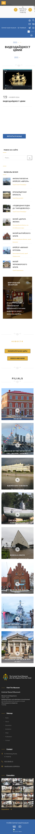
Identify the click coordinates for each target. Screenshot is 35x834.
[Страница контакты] (29, 24)
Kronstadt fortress (17, 486)
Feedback (23, 28)
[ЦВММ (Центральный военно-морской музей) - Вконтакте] (14, 826)
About (7, 721)
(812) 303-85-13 (8, 761)
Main (16, 57)
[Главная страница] (29, 20)
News (7, 718)
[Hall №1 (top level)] (17, 781)
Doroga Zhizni (17, 555)
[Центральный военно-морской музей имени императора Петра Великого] (33, 28)
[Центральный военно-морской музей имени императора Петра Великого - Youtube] (20, 826)
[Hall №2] (28, 781)
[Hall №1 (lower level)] (6, 781)
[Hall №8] (28, 796)
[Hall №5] (28, 789)
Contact (7, 740)
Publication (8, 736)
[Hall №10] (17, 804)
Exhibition (8, 729)
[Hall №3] (6, 789)
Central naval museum (8, 28)
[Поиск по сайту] (33, 20)
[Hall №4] (17, 789)
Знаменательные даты (17, 351)
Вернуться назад (14, 136)
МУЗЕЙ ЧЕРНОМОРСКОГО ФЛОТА (20, 264)
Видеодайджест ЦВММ (17, 48)
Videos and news (17, 358)
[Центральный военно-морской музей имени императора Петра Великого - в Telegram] (29, 28)
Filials (6, 733)
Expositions (5, 809)
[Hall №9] (6, 804)
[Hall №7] (17, 796)
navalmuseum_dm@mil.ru (12, 766)
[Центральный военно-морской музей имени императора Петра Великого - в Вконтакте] (33, 24)
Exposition (8, 725)
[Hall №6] (6, 796)
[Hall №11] (28, 804)
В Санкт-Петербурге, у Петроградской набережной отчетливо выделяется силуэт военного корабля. (16, 308)
